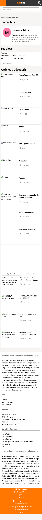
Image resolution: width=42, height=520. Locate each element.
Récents (13, 274)
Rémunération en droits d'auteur (13, 419)
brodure (25, 35)
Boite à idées (6, 405)
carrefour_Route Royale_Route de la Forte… (28, 333)
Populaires (32, 274)
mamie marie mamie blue (22, 55)
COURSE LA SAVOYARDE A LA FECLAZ (28, 297)
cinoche (22, 37)
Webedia (5, 422)
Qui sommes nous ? (9, 414)
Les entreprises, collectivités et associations (17, 441)
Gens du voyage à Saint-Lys (28, 315)
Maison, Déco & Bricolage (11, 63)
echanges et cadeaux (26, 39)
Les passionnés (7, 437)
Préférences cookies (21, 504)
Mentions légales (21, 489)
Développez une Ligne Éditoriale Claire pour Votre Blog (21, 456)
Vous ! (4, 446)
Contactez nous (7, 402)
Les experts (6, 444)
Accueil (3, 17)
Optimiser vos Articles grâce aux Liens (15, 469)
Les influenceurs (7, 439)
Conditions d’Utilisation (21, 492)
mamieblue (25, 41)
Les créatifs (6, 434)
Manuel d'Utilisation (9, 424)
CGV (21, 495)
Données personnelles (21, 501)
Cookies (21, 498)
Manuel (4, 400)
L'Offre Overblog (7, 417)
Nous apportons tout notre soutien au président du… (28, 279)
